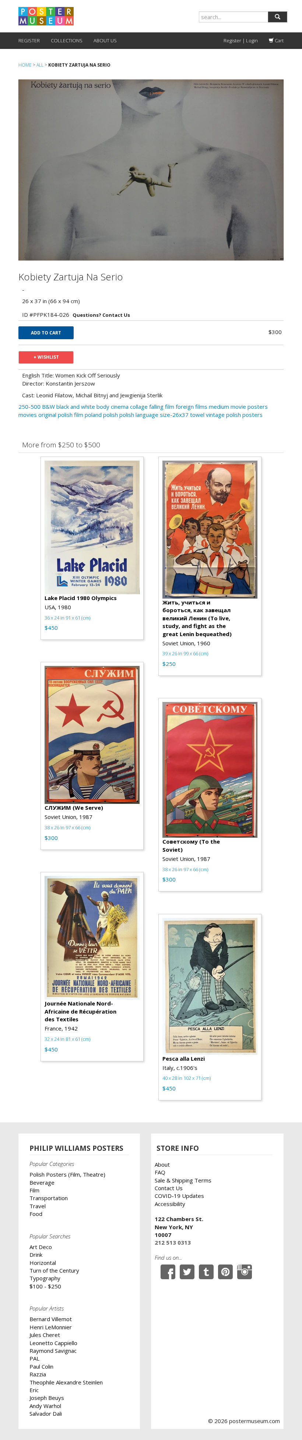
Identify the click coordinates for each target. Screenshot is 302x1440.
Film (34, 1190)
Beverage (42, 1182)
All (39, 65)
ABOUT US (105, 40)
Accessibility (170, 1203)
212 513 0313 (173, 1242)
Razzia (37, 1374)
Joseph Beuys (46, 1397)
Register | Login (241, 40)
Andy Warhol (45, 1405)
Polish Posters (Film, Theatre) (67, 1174)
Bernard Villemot (50, 1319)
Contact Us (169, 1188)
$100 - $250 (45, 1286)
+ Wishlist (46, 357)
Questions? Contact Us (101, 315)
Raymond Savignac (53, 1350)
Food (35, 1213)
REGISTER (29, 40)
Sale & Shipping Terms (183, 1180)
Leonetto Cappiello (53, 1343)
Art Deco (40, 1247)
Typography (44, 1278)
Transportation (48, 1198)
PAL (34, 1358)
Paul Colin (41, 1366)
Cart (279, 40)
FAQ (160, 1172)
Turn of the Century (54, 1270)
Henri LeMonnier (50, 1327)
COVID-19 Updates (179, 1195)
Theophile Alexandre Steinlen (66, 1382)
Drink (35, 1254)
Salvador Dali (45, 1413)
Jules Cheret (44, 1334)
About (162, 1164)
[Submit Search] (277, 16)
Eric (34, 1390)
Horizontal (42, 1262)
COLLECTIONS (66, 40)
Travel (37, 1206)
